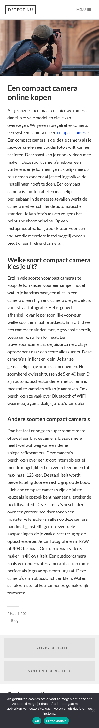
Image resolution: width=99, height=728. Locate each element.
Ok (37, 721)
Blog (14, 620)
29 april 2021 (18, 613)
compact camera (72, 132)
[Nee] (93, 710)
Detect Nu (20, 9)
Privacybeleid (56, 721)
